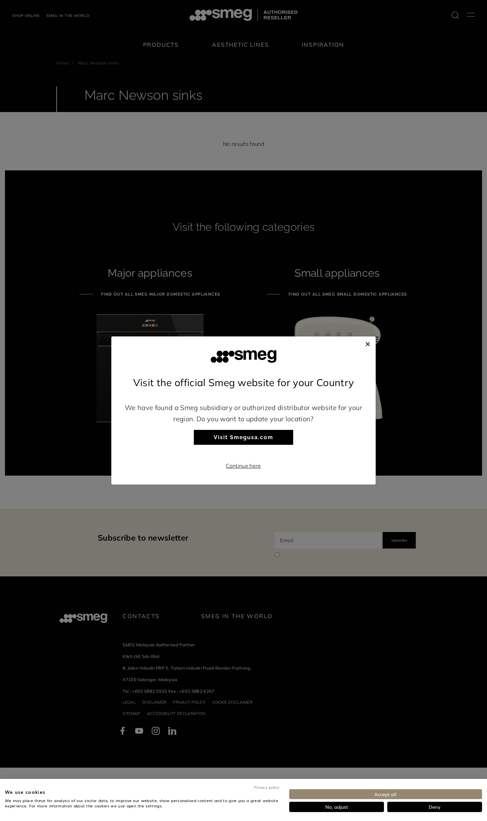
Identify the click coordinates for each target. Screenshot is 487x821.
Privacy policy (266, 787)
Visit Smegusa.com (243, 437)
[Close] (368, 343)
